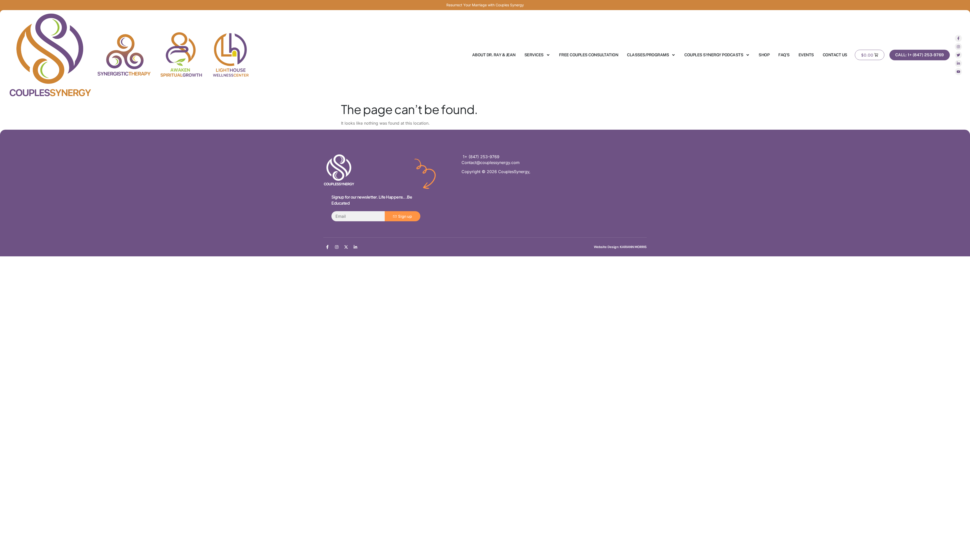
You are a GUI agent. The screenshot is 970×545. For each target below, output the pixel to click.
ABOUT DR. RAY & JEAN (494, 54)
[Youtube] (958, 71)
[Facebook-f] (958, 38)
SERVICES (534, 54)
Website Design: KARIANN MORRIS (620, 247)
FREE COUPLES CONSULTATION (588, 54)
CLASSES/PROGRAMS (648, 54)
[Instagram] (958, 46)
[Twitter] (958, 55)
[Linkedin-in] (958, 63)
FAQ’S (784, 54)
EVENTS (806, 54)
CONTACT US (835, 54)
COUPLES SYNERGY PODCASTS (713, 54)
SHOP (764, 54)
